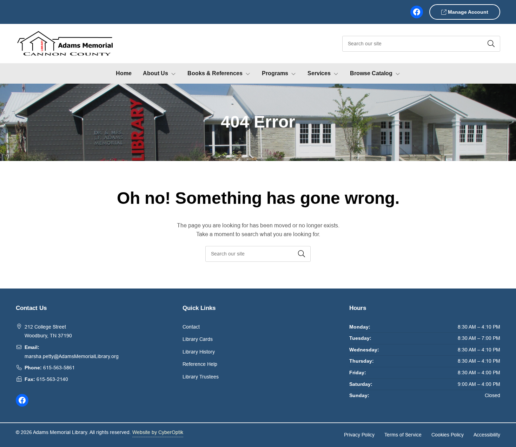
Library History (199, 352)
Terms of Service (403, 435)
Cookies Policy (447, 435)
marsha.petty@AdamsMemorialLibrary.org (72, 356)
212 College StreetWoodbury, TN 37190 (48, 331)
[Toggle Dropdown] (175, 73)
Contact (191, 327)
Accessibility (487, 435)
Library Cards (198, 339)
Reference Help (200, 364)
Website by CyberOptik (157, 432)
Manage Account (467, 12)
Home (124, 73)
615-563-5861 (59, 367)
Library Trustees (201, 377)
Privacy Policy (359, 435)
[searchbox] (258, 254)
